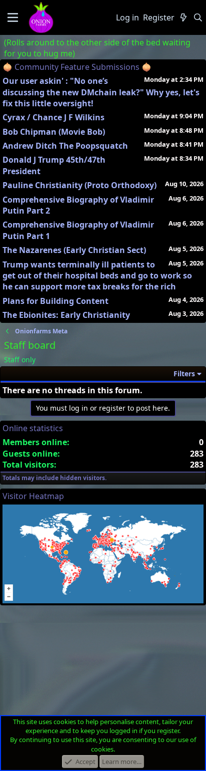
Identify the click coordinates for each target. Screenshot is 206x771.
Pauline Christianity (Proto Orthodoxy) (79, 185)
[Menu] (12, 17)
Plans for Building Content (55, 300)
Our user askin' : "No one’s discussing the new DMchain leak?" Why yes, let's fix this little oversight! (101, 92)
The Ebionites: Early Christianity (66, 314)
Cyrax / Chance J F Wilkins (53, 117)
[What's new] (183, 17)
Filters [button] (184, 373)
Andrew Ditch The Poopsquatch (65, 145)
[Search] (197, 17)
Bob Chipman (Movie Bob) (53, 131)
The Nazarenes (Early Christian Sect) (74, 250)
